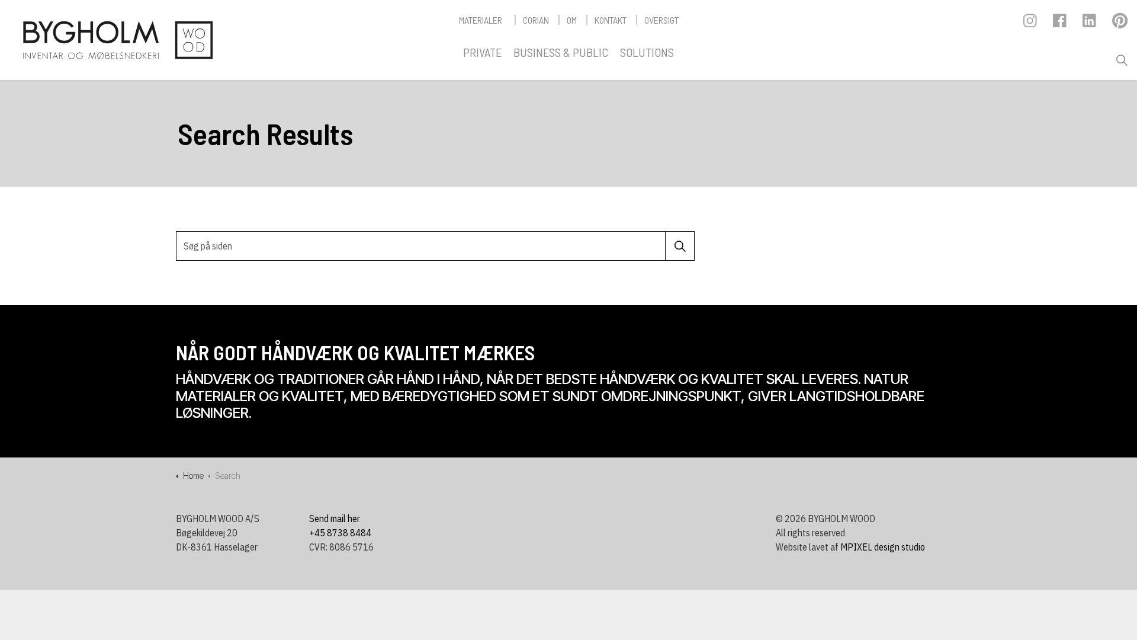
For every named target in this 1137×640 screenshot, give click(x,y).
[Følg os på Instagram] (1030, 24)
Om (572, 19)
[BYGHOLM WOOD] (117, 40)
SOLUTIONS (647, 52)
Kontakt (611, 19)
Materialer (480, 19)
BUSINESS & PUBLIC (560, 52)
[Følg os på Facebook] (1060, 24)
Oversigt (661, 19)
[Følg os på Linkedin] (1090, 24)
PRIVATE (482, 52)
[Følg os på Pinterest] (1119, 24)
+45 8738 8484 (340, 533)
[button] (680, 246)
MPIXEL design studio (882, 547)
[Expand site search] (1121, 60)
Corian (536, 19)
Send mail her (334, 518)
